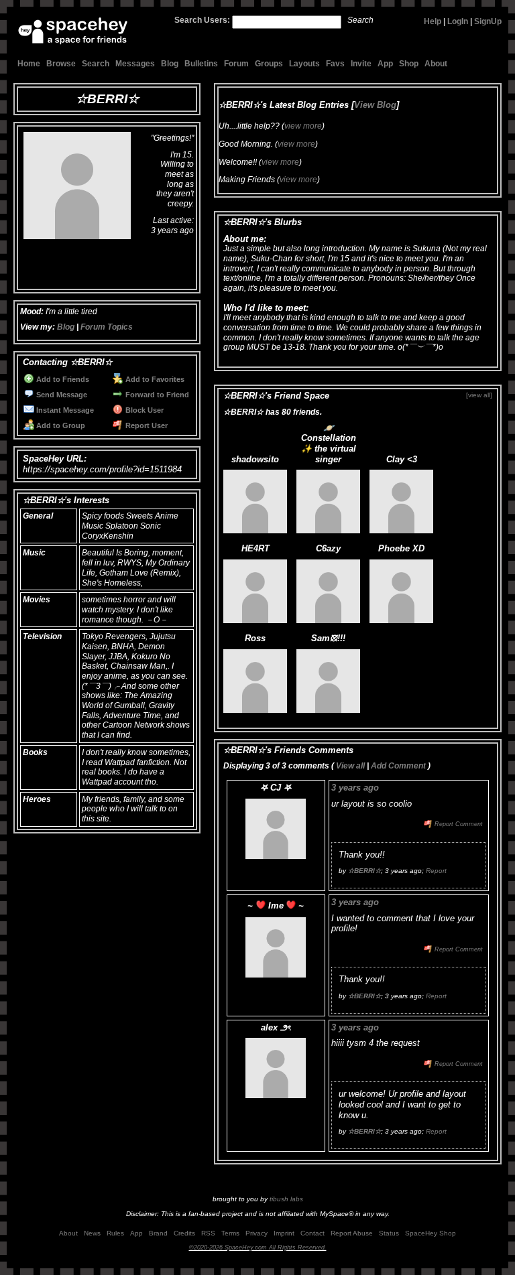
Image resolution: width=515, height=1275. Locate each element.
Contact (312, 1233)
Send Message (60, 395)
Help (432, 21)
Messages (135, 63)
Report (436, 870)
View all (350, 765)
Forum (236, 63)
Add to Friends (61, 379)
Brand (158, 1233)
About (435, 63)
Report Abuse (352, 1233)
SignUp (488, 21)
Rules (115, 1233)
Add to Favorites (153, 379)
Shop (408, 63)
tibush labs (286, 1199)
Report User (145, 425)
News (92, 1233)
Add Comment (398, 765)
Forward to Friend (156, 395)
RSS (208, 1233)
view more (303, 126)
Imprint (284, 1233)
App (385, 63)
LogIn (457, 21)
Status (389, 1233)
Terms (230, 1233)
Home (28, 63)
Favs (335, 63)
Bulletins (201, 63)
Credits (184, 1233)
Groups (269, 63)
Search (360, 20)
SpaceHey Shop (430, 1233)
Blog (169, 63)
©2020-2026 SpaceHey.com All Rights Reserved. (258, 1247)
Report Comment (458, 824)
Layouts (304, 63)
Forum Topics (106, 327)
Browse (61, 63)
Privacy (256, 1233)
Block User (143, 410)
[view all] (479, 395)
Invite (361, 63)
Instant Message (64, 410)
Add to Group (59, 425)
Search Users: (202, 20)
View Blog (375, 105)
